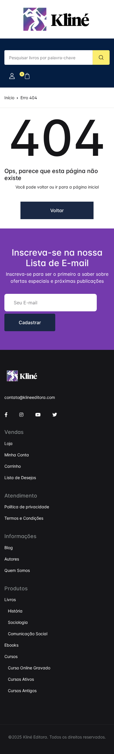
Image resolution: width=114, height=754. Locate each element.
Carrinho (12, 466)
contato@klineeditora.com (29, 397)
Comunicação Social (27, 633)
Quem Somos (17, 570)
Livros (10, 599)
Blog (8, 547)
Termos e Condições (23, 518)
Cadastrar (30, 322)
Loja (8, 443)
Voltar (57, 210)
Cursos (11, 656)
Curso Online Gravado (29, 667)
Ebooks (11, 645)
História (15, 610)
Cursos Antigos (22, 690)
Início (9, 97)
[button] (12, 76)
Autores (11, 558)
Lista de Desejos (20, 477)
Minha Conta (16, 454)
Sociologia (18, 622)
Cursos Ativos (21, 679)
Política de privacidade (26, 506)
